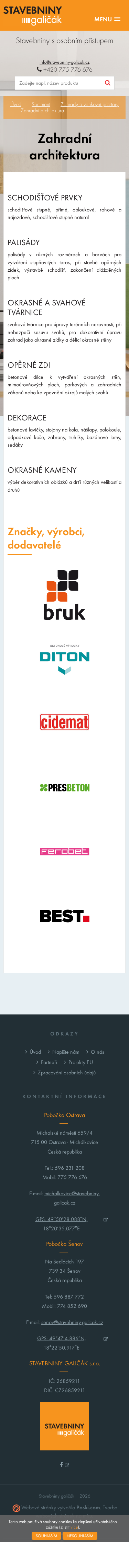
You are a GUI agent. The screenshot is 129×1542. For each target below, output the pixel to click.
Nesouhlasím (80, 1535)
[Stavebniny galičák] (32, 16)
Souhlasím (46, 1535)
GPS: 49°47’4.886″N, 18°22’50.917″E (61, 1343)
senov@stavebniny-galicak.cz (72, 1322)
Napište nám (65, 1052)
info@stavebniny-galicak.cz (64, 62)
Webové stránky (38, 1507)
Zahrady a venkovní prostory (90, 104)
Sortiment (41, 104)
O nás (97, 1052)
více (74, 1527)
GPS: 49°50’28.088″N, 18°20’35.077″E (61, 1224)
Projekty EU (80, 1062)
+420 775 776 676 (67, 69)
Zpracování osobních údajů (67, 1072)
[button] (107, 19)
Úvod (15, 104)
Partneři (49, 1062)
